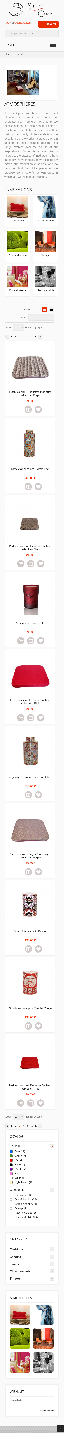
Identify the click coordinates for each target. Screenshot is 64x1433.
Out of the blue (45, 220)
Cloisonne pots (20, 1271)
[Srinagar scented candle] (30, 597)
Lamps (14, 1264)
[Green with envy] (17, 241)
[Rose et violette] (17, 276)
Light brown (24, 1182)
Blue (20, 1151)
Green (20, 1155)
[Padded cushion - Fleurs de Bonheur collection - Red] (30, 1059)
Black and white (45, 290)
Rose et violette (17, 290)
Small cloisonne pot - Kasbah (30, 931)
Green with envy (18, 255)
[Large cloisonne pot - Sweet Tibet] (30, 443)
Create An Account (23, 23)
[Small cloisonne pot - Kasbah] (30, 905)
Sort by (23, 317)
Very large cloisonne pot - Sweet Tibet (30, 777)
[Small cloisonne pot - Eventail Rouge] (30, 982)
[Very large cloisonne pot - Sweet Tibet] (30, 751)
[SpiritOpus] (32, 10)
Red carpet (18, 220)
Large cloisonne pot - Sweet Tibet (30, 468)
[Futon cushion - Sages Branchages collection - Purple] (30, 828)
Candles (15, 1256)
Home (8, 54)
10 (36, 336)
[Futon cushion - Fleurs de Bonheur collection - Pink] (30, 674)
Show (8, 327)
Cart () (51, 24)
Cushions (16, 1249)
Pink (19, 1173)
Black (20, 1164)
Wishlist (17, 1391)
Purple (20, 1169)
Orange (45, 255)
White (20, 1177)
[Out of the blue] (45, 207)
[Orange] (45, 241)
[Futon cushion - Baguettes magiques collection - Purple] (30, 366)
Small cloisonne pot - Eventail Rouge (30, 1008)
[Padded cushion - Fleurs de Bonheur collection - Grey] (30, 520)
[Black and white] (45, 276)
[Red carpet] (17, 207)
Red (19, 1160)
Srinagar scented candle (30, 623)
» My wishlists (47, 1410)
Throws (15, 1278)
